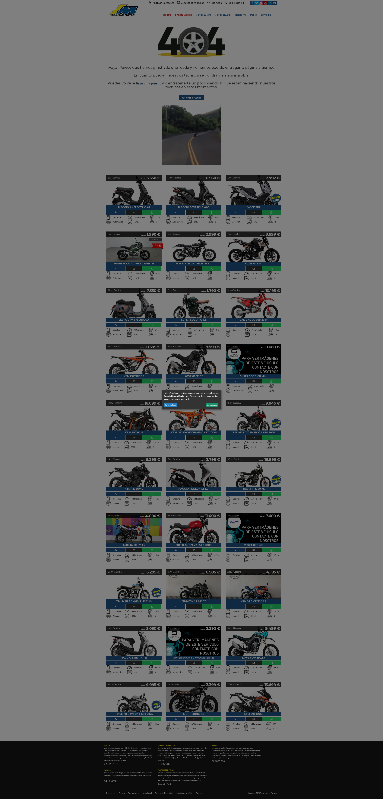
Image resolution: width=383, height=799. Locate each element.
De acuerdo (212, 405)
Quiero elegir (170, 405)
